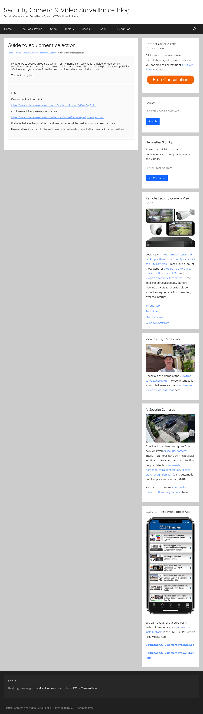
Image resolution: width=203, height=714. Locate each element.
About (104, 28)
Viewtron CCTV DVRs (177, 268)
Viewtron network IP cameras (164, 278)
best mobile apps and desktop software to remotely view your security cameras (170, 259)
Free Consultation (31, 28)
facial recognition (169, 469)
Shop (53, 28)
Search (152, 121)
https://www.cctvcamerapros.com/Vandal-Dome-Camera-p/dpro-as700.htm (57, 117)
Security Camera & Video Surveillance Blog (67, 10)
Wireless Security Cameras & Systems (40, 53)
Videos (85, 28)
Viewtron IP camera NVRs (162, 273)
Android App (153, 311)
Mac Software (154, 317)
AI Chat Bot (123, 28)
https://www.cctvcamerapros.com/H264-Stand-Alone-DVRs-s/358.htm (53, 105)
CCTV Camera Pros (85, 688)
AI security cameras (175, 451)
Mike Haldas (46, 688)
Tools (68, 28)
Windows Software (157, 322)
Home (8, 28)
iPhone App (153, 305)
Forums (18, 53)
